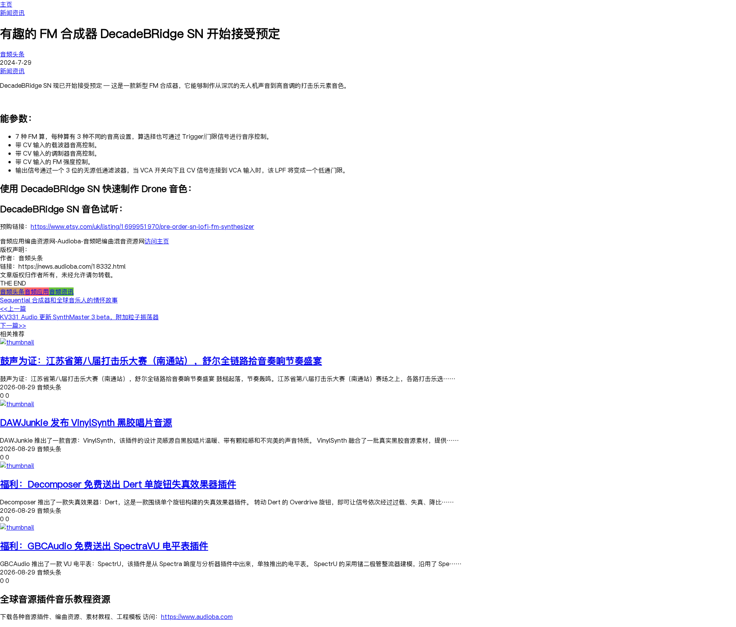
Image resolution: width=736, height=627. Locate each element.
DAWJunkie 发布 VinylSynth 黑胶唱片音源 (86, 422)
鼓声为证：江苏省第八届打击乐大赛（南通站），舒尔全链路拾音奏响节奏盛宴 (161, 360)
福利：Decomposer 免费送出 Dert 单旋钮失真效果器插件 (118, 484)
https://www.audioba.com (197, 616)
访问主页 (157, 241)
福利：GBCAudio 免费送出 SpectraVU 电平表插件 (104, 545)
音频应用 (37, 291)
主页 (6, 4)
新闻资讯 (12, 12)
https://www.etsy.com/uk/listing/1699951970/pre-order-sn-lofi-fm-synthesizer (142, 226)
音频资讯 (61, 291)
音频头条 (12, 54)
